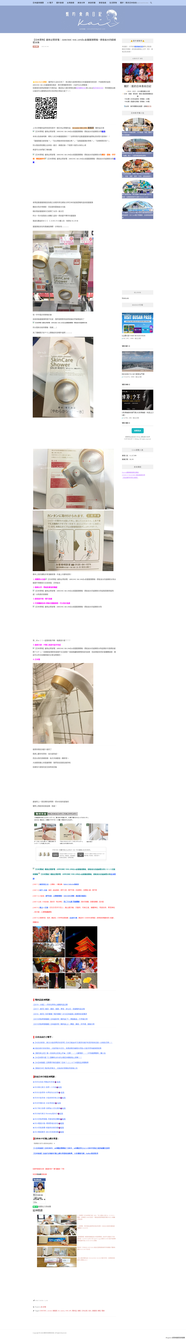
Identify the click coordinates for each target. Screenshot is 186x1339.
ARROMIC (43, 1311)
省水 (89, 1311)
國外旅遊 (60, 3)
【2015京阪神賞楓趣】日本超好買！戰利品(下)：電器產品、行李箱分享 (60, 1019)
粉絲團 (39, 1174)
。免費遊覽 (68, 1048)
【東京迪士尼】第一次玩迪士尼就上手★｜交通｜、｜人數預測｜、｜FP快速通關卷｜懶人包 (70, 1053)
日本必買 (84, 1311)
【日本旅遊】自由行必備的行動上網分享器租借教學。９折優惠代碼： (59, 1153)
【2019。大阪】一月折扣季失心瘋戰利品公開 (50, 1004)
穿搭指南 (102, 3)
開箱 (99, 1311)
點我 (58, 1082)
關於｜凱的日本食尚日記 (130, 3)
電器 (103, 1311)
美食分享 (81, 3)
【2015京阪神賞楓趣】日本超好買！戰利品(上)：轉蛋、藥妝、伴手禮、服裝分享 (64, 1024)
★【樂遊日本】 (39, 1068)
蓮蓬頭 (94, 1311)
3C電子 (50, 3)
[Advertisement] (74, 65)
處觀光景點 (79, 1048)
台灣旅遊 (70, 3)
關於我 (149, 106)
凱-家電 (36, 46)
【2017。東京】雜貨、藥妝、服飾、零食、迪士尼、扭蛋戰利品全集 (59, 1009)
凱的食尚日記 (98, 88)
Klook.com (125, 298)
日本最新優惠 (38, 3)
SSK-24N (68, 1311)
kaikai (88, 1153)
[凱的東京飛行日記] (39, 1191)
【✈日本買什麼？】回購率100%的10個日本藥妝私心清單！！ (58, 1057)
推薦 (79, 1311)
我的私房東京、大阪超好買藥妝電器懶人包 (61, 1068)
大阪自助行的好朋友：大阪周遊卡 (47, 1048)
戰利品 (74, 1311)
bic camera (61, 1311)
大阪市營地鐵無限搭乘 (92, 1048)
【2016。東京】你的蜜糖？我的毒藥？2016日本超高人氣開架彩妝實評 (60, 1014)
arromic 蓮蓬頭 (52, 1311)
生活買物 (113, 3)
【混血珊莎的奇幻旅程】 (130, 477)
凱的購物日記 (81, 88)
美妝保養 (92, 3)
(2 (61, 1048)
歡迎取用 (94, 1153)
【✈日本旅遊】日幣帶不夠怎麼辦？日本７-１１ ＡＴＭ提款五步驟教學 (61, 1062)
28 (74, 1048)
